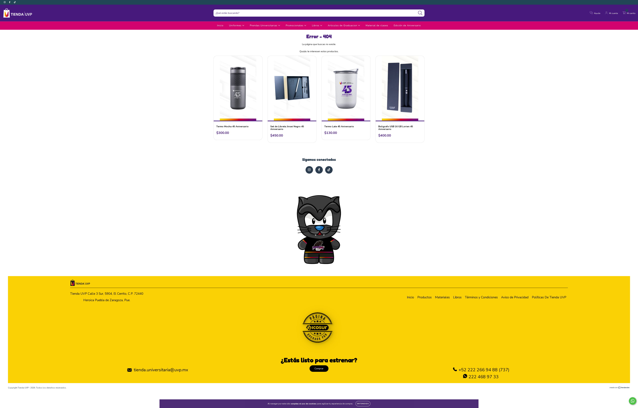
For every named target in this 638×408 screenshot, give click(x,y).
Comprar (319, 368)
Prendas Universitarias (264, 25)
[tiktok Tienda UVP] (15, 2)
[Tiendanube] (619, 388)
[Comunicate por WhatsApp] (632, 401)
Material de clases (377, 25)
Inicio (220, 25)
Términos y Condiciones (481, 297)
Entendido (363, 404)
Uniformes (235, 25)
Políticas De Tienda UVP (549, 297)
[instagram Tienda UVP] (4, 2)
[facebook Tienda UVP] (9, 2)
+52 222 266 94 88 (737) (484, 370)
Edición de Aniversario (407, 25)
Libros (316, 25)
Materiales (442, 297)
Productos (424, 297)
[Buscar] (420, 13)
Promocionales (295, 25)
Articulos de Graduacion (343, 25)
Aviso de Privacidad (515, 297)
